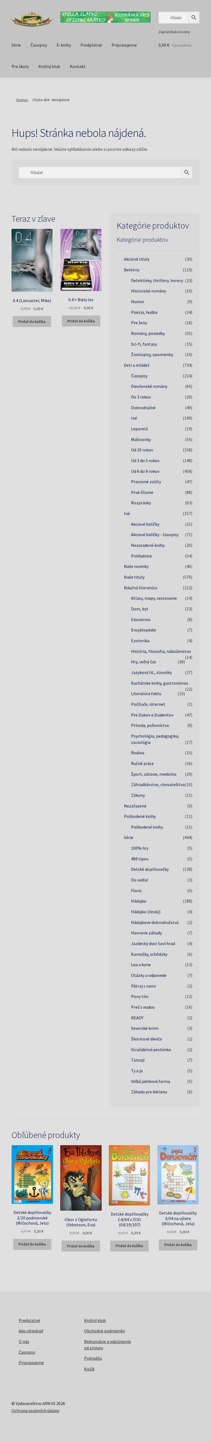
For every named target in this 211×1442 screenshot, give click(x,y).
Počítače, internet (148, 704)
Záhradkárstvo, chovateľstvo (158, 784)
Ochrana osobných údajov (35, 1410)
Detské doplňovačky (150, 869)
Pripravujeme (124, 45)
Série (16, 45)
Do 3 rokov (141, 397)
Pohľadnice (141, 556)
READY (137, 1017)
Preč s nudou (143, 1007)
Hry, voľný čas (143, 661)
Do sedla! (139, 880)
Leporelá (139, 428)
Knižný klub (49, 66)
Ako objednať (31, 1330)
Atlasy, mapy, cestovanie (154, 598)
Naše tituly (134, 577)
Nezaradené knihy (148, 545)
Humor (137, 301)
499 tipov (139, 858)
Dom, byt (139, 609)
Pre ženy (139, 322)
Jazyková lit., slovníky (151, 672)
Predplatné (91, 45)
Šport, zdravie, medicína (153, 774)
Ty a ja (137, 1070)
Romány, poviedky (148, 333)
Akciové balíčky (145, 524)
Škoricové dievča (146, 1039)
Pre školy (20, 66)
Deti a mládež (136, 365)
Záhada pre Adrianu (149, 1091)
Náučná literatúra (140, 587)
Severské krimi (144, 1028)
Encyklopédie (143, 630)
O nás (24, 1341)
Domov (22, 99)
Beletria (131, 269)
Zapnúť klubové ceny (174, 32)
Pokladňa (93, 1358)
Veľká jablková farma (150, 1081)
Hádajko (138, 901)
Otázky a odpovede (148, 975)
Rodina (137, 752)
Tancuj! (138, 1060)
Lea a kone (141, 964)
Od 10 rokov (142, 450)
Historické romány (148, 291)
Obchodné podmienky (104, 1330)
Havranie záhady (146, 932)
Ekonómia (140, 619)
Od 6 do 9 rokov (145, 471)
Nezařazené (135, 806)
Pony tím (139, 996)
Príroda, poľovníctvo (150, 725)
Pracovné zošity (146, 481)
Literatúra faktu (146, 693)
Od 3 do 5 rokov (145, 460)
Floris (136, 890)
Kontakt (78, 66)
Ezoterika (140, 640)
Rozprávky (141, 502)
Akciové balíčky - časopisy (155, 534)
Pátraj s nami (143, 986)
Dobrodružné (143, 407)
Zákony (138, 795)
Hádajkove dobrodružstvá (155, 922)
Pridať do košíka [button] (32, 321)
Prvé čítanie (142, 492)
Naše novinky (136, 566)
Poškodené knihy (140, 816)
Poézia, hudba (144, 312)
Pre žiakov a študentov (152, 715)
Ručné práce (142, 763)
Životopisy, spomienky (152, 354)
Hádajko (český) (145, 911)
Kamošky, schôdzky (149, 954)
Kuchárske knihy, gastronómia (159, 683)
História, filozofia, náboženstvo (161, 651)
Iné (134, 418)
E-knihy (64, 45)
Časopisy (38, 45)
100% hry (139, 848)
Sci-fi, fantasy (144, 344)
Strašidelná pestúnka (151, 1049)
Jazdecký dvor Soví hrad (153, 943)
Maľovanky (141, 439)
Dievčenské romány (149, 386)
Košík (89, 1369)
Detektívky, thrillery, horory (157, 280)
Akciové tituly (136, 259)
